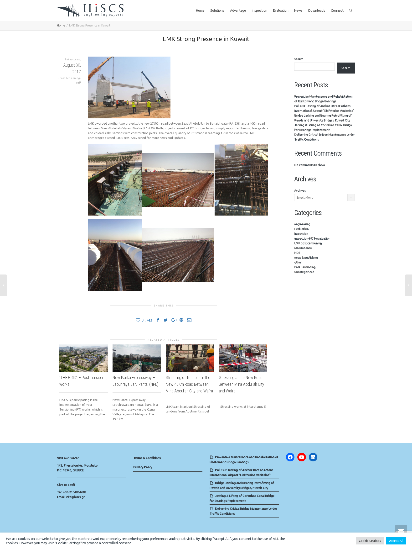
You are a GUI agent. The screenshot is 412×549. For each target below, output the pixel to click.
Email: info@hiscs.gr (71, 496)
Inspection (259, 10)
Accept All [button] (396, 540)
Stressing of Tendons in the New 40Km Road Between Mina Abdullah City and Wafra (189, 384)
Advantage (238, 10)
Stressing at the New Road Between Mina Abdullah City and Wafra (241, 384)
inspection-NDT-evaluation (312, 238)
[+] (83, 358)
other (298, 262)
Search (298, 58)
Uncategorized (304, 271)
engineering (302, 224)
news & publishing (306, 257)
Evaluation (280, 10)
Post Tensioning (70, 78)
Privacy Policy (142, 467)
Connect (337, 10)
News (298, 10)
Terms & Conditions (147, 457)
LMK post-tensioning (308, 243)
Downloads (316, 10)
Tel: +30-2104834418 (71, 492)
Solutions (217, 10)
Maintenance (303, 247)
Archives (299, 190)
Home (200, 10)
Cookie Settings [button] (370, 540)
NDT (297, 252)
